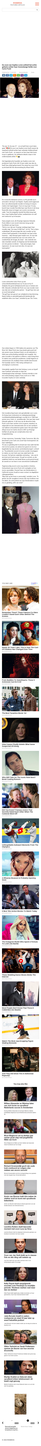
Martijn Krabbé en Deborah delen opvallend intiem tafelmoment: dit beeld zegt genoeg (18, 1379)
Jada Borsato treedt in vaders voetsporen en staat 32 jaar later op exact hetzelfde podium (19, 1318)
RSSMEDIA (17, 3)
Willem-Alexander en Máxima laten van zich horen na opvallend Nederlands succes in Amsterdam (19, 1105)
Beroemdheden (23, 72)
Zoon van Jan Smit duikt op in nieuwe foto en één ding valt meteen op (20, 1256)
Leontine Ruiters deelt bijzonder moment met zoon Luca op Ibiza (17, 1228)
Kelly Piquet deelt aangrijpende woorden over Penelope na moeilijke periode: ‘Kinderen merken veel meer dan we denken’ (19, 1286)
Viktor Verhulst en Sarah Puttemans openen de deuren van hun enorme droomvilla (19, 1348)
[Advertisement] (20, 37)
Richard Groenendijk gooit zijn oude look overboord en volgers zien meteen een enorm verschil (19, 1168)
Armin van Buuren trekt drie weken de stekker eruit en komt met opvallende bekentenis (20, 1198)
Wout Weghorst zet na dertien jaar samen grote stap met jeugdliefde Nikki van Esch (18, 1137)
